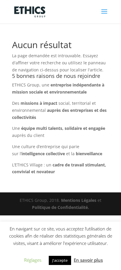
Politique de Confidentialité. (60, 207)
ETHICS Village (29, 165)
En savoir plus (88, 260)
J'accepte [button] (60, 260)
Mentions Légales (78, 200)
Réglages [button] (32, 260)
